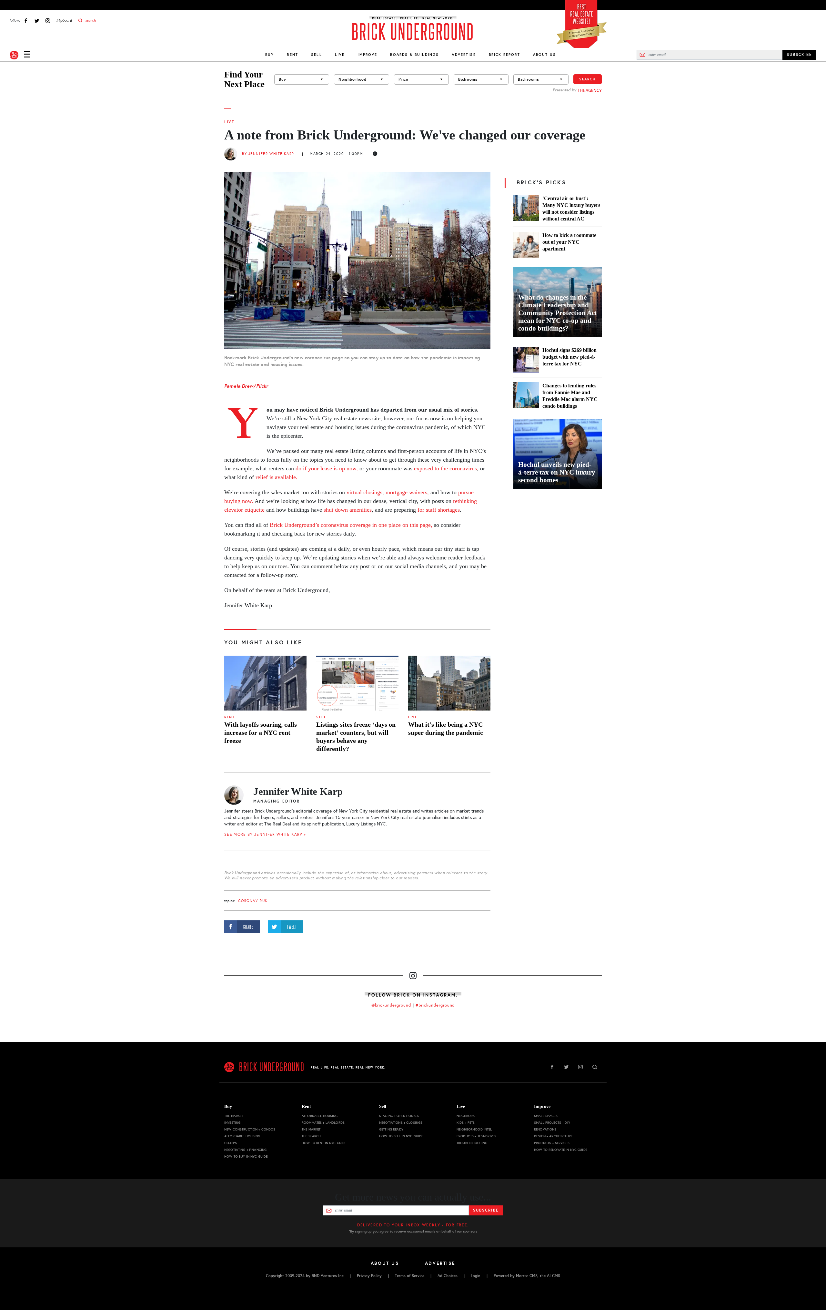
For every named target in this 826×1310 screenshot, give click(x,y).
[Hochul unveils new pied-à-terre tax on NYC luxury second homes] (557, 454)
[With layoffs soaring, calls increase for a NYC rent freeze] (265, 683)
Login (475, 1275)
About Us (544, 54)
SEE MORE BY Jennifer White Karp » (265, 834)
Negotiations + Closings (400, 1123)
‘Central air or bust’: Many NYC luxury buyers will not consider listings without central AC (571, 208)
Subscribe (486, 1210)
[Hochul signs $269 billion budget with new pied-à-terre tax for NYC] (526, 360)
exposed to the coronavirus (445, 468)
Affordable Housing (242, 1136)
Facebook (26, 20)
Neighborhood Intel (474, 1129)
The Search (311, 1136)
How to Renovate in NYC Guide (560, 1150)
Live (340, 54)
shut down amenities (348, 510)
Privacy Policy (369, 1275)
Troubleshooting (472, 1143)
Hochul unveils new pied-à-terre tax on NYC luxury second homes (556, 472)
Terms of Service (409, 1275)
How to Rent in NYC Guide (324, 1143)
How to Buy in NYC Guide (245, 1156)
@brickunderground (391, 1005)
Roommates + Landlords (323, 1123)
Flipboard (64, 20)
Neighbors (466, 1116)
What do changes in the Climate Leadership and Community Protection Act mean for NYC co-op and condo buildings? (557, 312)
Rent (292, 54)
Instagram (47, 20)
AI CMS (553, 1275)
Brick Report (504, 54)
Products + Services (551, 1143)
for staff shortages (439, 510)
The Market (233, 1116)
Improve (367, 54)
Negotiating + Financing (245, 1150)
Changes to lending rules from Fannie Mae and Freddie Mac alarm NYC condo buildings (570, 396)
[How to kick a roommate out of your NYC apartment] (526, 245)
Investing (232, 1123)
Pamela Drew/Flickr (246, 386)
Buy (269, 54)
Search (587, 79)
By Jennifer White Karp (268, 154)
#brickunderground (435, 1005)
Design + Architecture (553, 1136)
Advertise (464, 54)
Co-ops (230, 1143)
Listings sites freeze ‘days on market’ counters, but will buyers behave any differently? (356, 736)
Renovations (545, 1129)
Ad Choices (448, 1275)
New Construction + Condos (250, 1129)
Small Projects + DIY (552, 1123)
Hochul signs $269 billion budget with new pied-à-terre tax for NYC (569, 356)
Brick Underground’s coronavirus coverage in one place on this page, (351, 525)
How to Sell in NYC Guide (401, 1136)
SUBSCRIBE (799, 54)
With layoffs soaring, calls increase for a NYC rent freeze (260, 732)
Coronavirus (252, 901)
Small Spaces (546, 1116)
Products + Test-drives (476, 1136)
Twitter (37, 20)
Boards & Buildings (414, 54)
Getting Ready (391, 1129)
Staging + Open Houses (399, 1116)
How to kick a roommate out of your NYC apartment (569, 241)
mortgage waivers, (407, 492)
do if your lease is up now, (327, 468)
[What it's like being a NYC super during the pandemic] (449, 683)
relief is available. (276, 477)
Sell (316, 54)
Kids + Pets (466, 1123)
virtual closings (364, 492)
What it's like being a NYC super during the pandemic (445, 728)
